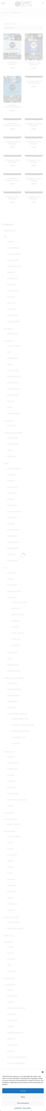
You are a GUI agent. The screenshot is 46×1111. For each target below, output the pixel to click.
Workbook (12, 708)
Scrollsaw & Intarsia (17, 1057)
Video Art (12, 456)
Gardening (12, 505)
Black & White (14, 836)
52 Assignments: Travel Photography (33, 198)
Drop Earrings (18, 615)
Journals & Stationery (13, 678)
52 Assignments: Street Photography (12, 198)
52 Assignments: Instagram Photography (33, 124)
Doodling (12, 426)
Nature (11, 867)
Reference (12, 309)
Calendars (12, 683)
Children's (8, 341)
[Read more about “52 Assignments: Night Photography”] (34, 57)
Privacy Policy (27, 1108)
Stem (10, 407)
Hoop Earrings (18, 633)
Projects (11, 1039)
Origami (11, 524)
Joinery (11, 1027)
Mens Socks (12, 652)
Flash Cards (13, 370)
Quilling (11, 554)
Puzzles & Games (11, 917)
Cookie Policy (18, 1108)
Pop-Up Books (13, 395)
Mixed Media (13, 291)
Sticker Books (14, 413)
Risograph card (19, 737)
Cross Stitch (13, 763)
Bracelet (16, 608)
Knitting (11, 781)
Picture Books (14, 389)
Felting (11, 775)
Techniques (13, 904)
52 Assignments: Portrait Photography (33, 179)
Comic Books (13, 444)
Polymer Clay (14, 542)
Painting (11, 297)
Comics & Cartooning (13, 433)
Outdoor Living (10, 819)
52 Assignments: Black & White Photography (34, 82)
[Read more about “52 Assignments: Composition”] (12, 57)
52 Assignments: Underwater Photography (12, 106)
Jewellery (12, 518)
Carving (11, 1002)
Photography (10, 831)
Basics (10, 990)
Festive (11, 499)
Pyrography (13, 1045)
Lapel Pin (16, 639)
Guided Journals (15, 689)
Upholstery (13, 561)
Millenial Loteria (15, 928)
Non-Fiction (9, 813)
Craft (10, 364)
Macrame (12, 787)
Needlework (13, 794)
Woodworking (10, 985)
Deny (23, 1097)
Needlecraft (9, 752)
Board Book (13, 358)
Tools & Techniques (16, 1063)
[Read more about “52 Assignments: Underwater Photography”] (12, 100)
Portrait (11, 879)
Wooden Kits (9, 979)
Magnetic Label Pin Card (22, 725)
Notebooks (12, 702)
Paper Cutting (14, 530)
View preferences (23, 1103)
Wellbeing (8, 942)
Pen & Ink (12, 303)
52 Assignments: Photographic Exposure (12, 179)
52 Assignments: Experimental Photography (12, 124)
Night (10, 873)
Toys (10, 659)
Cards (10, 579)
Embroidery (13, 769)
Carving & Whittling (17, 1008)
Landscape (12, 855)
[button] (43, 1072)
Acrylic (11, 242)
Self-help (12, 971)
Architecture (10, 231)
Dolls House (13, 487)
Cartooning (13, 438)
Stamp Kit (16, 743)
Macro (10, 861)
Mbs (9, 965)
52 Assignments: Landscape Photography (12, 143)
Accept (23, 1091)
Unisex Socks (13, 665)
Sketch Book (13, 315)
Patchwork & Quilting (17, 800)
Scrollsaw (8, 936)
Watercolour (13, 321)
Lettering (12, 285)
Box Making (13, 996)
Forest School (14, 824)
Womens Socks (14, 671)
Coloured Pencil (15, 266)
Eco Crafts (12, 493)
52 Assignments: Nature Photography (33, 161)
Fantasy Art (13, 278)
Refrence (12, 892)
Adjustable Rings (19, 602)
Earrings (16, 621)
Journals (12, 959)
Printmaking (13, 548)
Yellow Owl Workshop (17, 714)
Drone (10, 843)
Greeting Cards (14, 591)
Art (5, 237)
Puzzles (11, 401)
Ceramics (12, 475)
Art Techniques (14, 254)
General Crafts (14, 511)
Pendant (15, 645)
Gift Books (12, 585)
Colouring (8, 421)
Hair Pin (15, 627)
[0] (42, 4)
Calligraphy (13, 260)
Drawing (11, 272)
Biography (8, 329)
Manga (10, 450)
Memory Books (14, 695)
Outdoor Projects (15, 1033)
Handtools (12, 1020)
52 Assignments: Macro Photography (12, 161)
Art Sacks (12, 573)
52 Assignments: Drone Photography (33, 143)
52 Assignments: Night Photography (34, 64)
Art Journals (13, 248)
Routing (11, 1051)
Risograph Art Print (20, 731)
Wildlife (11, 910)
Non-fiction (13, 383)
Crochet (11, 757)
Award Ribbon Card (20, 719)
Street (11, 898)
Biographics (13, 334)
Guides (10, 849)
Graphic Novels (14, 377)
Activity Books (14, 346)
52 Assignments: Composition (12, 63)
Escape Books (13, 922)
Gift (5, 568)
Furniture (12, 1014)
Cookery (11, 481)
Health (11, 953)
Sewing (11, 806)
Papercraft (12, 536)
